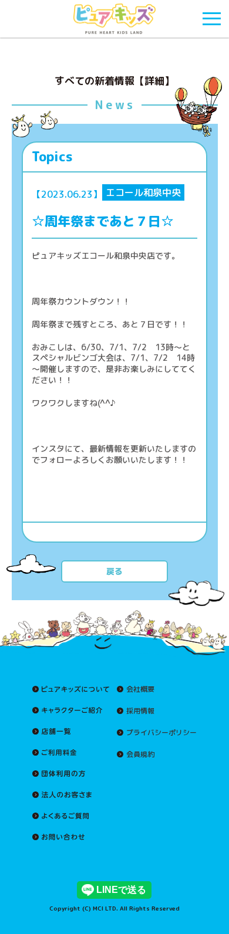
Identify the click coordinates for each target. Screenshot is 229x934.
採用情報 (140, 711)
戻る (114, 571)
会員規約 (140, 754)
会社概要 (140, 689)
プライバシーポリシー (161, 732)
